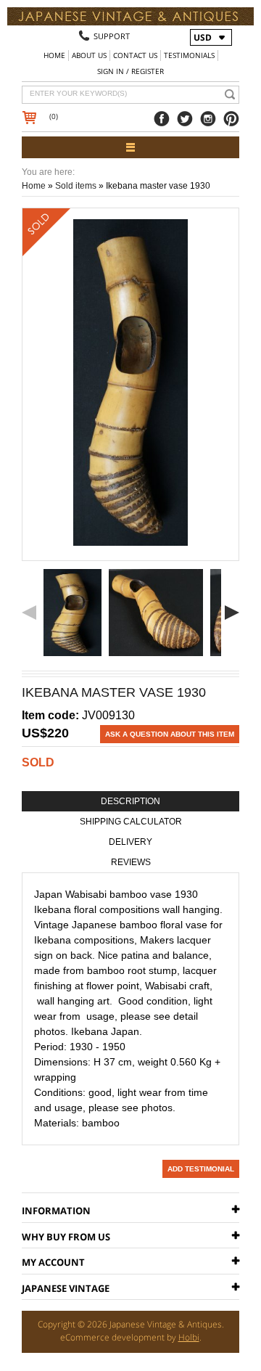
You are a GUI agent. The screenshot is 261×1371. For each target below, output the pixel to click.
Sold (38, 762)
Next (232, 612)
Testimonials (189, 55)
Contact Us (135, 55)
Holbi (188, 1337)
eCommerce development (112, 1337)
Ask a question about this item (169, 734)
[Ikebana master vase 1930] (73, 612)
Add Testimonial (200, 1169)
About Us (89, 55)
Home (54, 55)
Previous (29, 612)
